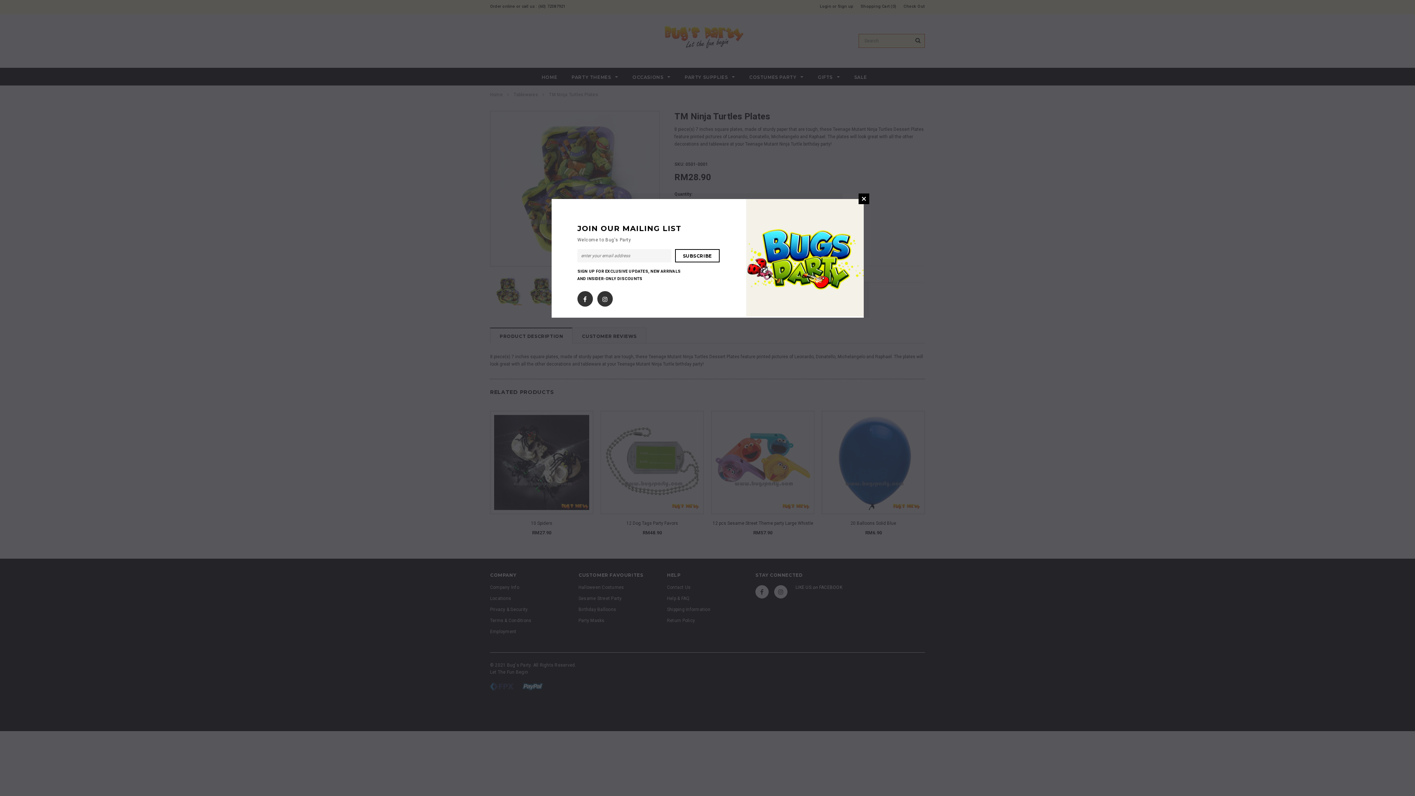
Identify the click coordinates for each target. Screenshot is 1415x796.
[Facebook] (585, 297)
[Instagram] (605, 297)
